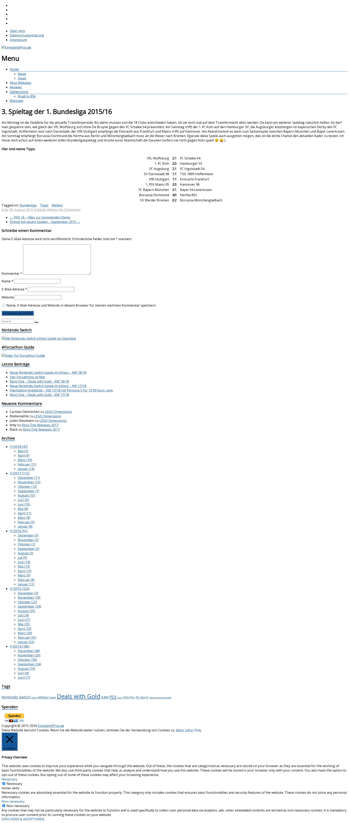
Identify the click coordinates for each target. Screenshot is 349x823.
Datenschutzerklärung (27, 35)
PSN (126, 697)
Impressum (18, 40)
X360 (105, 697)
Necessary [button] (9, 779)
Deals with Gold (78, 696)
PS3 (113, 697)
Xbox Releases (20, 83)
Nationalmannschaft (160, 697)
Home (14, 69)
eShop (43, 697)
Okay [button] (197, 730)
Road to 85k (27, 96)
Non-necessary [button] (13, 801)
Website (8, 297)
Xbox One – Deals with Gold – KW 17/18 (39, 395)
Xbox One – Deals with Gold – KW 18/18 (39, 381)
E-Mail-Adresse (14, 289)
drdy (5, 209)
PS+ (132, 697)
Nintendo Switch (16, 697)
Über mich (17, 31)
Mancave (16, 100)
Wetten (57, 205)
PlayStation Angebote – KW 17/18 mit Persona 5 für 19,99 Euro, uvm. (61, 390)
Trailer (52, 697)
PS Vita (140, 697)
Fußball (39, 209)
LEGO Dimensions (58, 411)
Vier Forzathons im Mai (27, 377)
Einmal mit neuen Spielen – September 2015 (45, 222)
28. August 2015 (21, 209)
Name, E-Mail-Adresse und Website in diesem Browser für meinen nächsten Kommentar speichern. (81, 305)
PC (147, 697)
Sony (119, 697)
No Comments (70, 209)
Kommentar (12, 273)
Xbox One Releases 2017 (40, 425)
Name (7, 281)
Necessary (14, 783)
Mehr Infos (184, 730)
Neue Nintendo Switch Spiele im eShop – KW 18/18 (48, 372)
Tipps (44, 205)
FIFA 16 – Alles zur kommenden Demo (40, 217)
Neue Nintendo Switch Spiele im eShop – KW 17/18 (48, 386)
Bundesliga (28, 205)
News (22, 74)
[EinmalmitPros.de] (16, 47)
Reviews (16, 87)
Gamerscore (19, 91)
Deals (22, 78)
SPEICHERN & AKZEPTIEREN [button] (23, 819)
